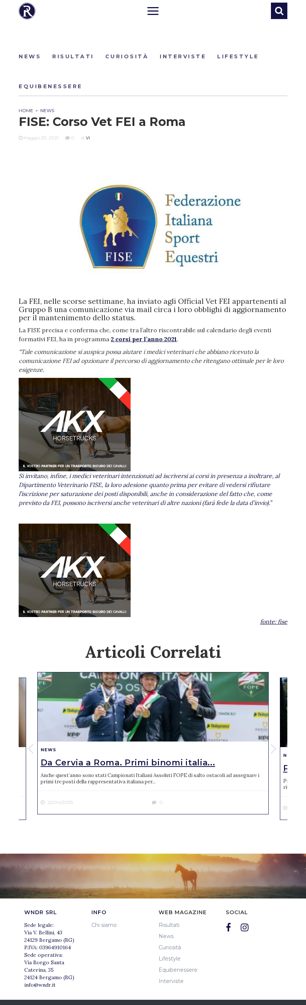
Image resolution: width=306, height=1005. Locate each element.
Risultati (73, 56)
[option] (153, 743)
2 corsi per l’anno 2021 (144, 339)
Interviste (183, 56)
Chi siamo (104, 925)
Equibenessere (50, 86)
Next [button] (274, 749)
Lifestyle (238, 56)
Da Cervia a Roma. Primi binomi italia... (128, 763)
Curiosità (127, 56)
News (30, 56)
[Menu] (153, 12)
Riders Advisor (27, 11)
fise (282, 621)
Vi (88, 138)
